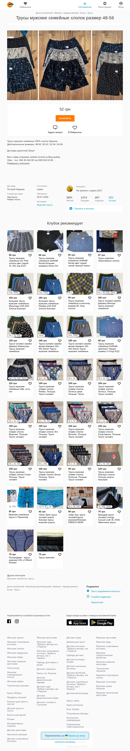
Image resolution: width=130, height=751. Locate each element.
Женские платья (15, 648)
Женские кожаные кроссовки (16, 662)
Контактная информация (73, 718)
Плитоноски (13, 668)
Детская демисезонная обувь (47, 696)
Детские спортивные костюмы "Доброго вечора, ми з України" (77, 685)
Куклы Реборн (14, 693)
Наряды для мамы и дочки (47, 663)
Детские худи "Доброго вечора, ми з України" (47, 689)
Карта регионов (75, 705)
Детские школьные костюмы (76, 667)
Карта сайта (73, 700)
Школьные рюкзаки (17, 734)
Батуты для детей (16, 715)
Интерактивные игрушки (15, 724)
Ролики (10, 719)
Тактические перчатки (102, 669)
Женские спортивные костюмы (18, 643)
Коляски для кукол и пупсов (17, 702)
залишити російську (65, 742)
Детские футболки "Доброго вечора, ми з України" (77, 675)
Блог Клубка (73, 709)
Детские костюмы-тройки (76, 660)
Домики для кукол (76, 642)
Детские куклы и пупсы (15, 709)
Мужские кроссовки (106, 637)
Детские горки (74, 637)
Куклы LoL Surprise (46, 673)
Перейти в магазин (84, 208)
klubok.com (10, 5)
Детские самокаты (46, 669)
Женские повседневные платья (14, 674)
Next (122, 65)
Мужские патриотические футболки (104, 655)
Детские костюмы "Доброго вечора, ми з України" (77, 648)
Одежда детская (75, 655)
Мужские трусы (45, 205)
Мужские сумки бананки (104, 687)
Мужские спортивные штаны (107, 676)
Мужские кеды (103, 642)
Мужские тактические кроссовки (107, 693)
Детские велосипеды (77, 693)
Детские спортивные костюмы (17, 739)
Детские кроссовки (16, 730)
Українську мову (76, 735)
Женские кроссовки (47, 637)
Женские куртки (15, 637)
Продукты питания (16, 697)
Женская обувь (15, 657)
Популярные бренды (77, 713)
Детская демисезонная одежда (44, 680)
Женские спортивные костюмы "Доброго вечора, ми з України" (48, 654)
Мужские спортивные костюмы (107, 647)
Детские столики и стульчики (46, 703)
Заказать (65, 118)
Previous (7, 65)
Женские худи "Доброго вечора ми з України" (47, 644)
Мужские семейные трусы (20, 578)
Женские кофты (15, 681)
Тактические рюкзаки (18, 685)
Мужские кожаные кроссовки (105, 663)
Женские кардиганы (17, 653)
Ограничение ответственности (75, 725)
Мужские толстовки (106, 682)
